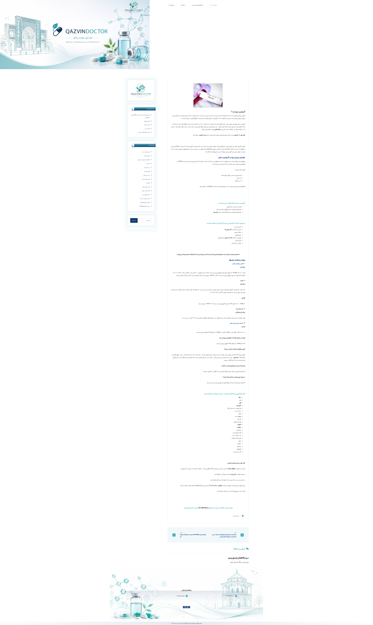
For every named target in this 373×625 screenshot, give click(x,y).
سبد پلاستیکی (147, 167)
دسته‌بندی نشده (236, 516)
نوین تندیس (147, 129)
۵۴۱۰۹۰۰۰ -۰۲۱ (203, 508)
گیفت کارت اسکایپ (146, 191)
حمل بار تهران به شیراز (145, 199)
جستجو (134, 220)
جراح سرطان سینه (146, 152)
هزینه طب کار (147, 156)
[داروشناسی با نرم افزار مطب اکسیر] (134, 7)
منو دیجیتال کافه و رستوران (144, 132)
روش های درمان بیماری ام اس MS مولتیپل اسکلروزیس (140, 116)
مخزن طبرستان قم (146, 179)
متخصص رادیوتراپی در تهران (144, 160)
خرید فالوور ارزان (146, 195)
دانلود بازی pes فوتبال (145, 202)
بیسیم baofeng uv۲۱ (144, 206)
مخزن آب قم (147, 125)
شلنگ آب (148, 183)
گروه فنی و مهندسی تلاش (179, 623)
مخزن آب (148, 164)
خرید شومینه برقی (146, 187)
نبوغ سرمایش (147, 171)
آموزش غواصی (147, 121)
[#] (189, 607)
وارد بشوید (233, 562)
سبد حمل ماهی (146, 175)
